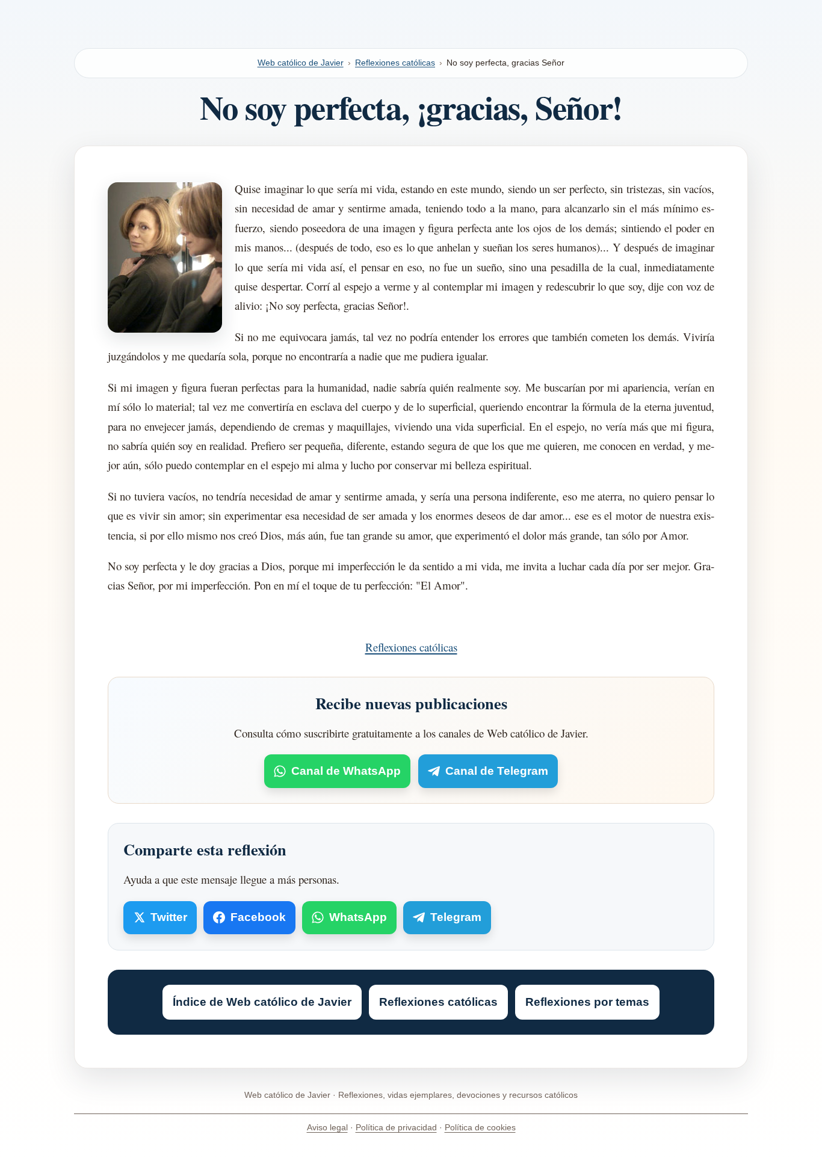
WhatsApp (358, 917)
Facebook (258, 917)
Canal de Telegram (496, 771)
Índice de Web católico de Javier (262, 1002)
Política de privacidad (396, 1127)
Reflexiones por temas (587, 1002)
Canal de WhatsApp (346, 771)
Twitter (168, 917)
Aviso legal (327, 1127)
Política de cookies (480, 1127)
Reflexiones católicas (395, 62)
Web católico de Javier (301, 62)
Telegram (455, 917)
